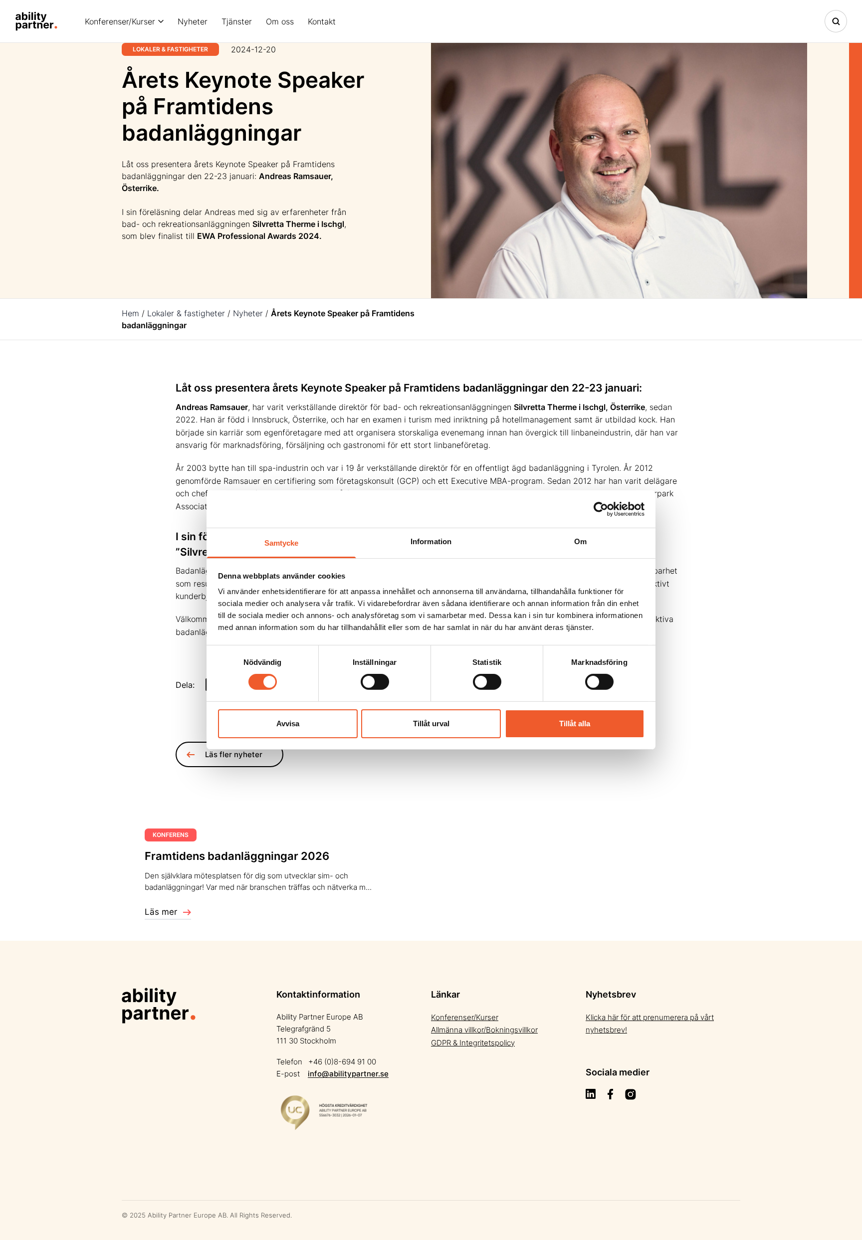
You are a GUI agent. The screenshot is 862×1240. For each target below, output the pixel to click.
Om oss (280, 21)
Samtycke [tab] (281, 543)
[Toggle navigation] (836, 21)
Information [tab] (431, 541)
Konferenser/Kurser (120, 21)
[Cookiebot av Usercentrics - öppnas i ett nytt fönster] (601, 508)
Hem (130, 313)
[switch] (375, 682)
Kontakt (322, 21)
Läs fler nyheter (233, 754)
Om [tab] (580, 541)
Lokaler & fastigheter (186, 313)
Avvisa (287, 723)
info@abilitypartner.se (348, 1073)
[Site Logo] (36, 21)
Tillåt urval (431, 723)
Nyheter (193, 21)
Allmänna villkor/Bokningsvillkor (484, 1029)
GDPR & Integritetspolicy (473, 1042)
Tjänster (236, 21)
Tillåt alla (574, 723)
